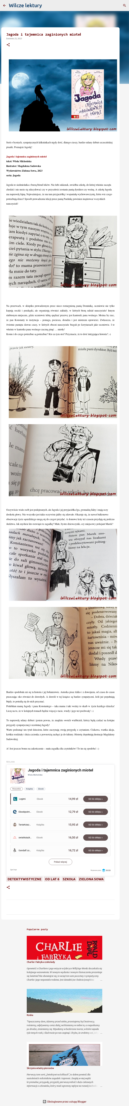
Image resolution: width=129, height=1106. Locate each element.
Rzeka (30, 1015)
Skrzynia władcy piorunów (40, 1068)
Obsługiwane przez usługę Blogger (66, 1101)
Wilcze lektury (25, 5)
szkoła (69, 879)
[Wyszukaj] (46, 5)
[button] (8, 45)
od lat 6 (52, 879)
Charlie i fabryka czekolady (41, 962)
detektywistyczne (24, 879)
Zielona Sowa (91, 879)
